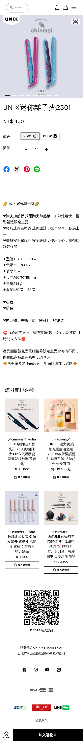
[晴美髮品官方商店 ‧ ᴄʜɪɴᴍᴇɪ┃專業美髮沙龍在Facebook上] (24, 671)
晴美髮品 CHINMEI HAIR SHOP (41, 647)
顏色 (6, 136)
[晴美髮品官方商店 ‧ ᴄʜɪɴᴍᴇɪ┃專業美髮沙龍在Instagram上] (36, 671)
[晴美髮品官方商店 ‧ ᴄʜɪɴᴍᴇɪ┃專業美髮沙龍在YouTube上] (47, 671)
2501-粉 (30, 136)
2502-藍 (50, 136)
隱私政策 (41, 720)
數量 (6, 148)
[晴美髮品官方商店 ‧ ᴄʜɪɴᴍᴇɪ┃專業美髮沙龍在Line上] (59, 671)
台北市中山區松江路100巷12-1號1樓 (41, 653)
